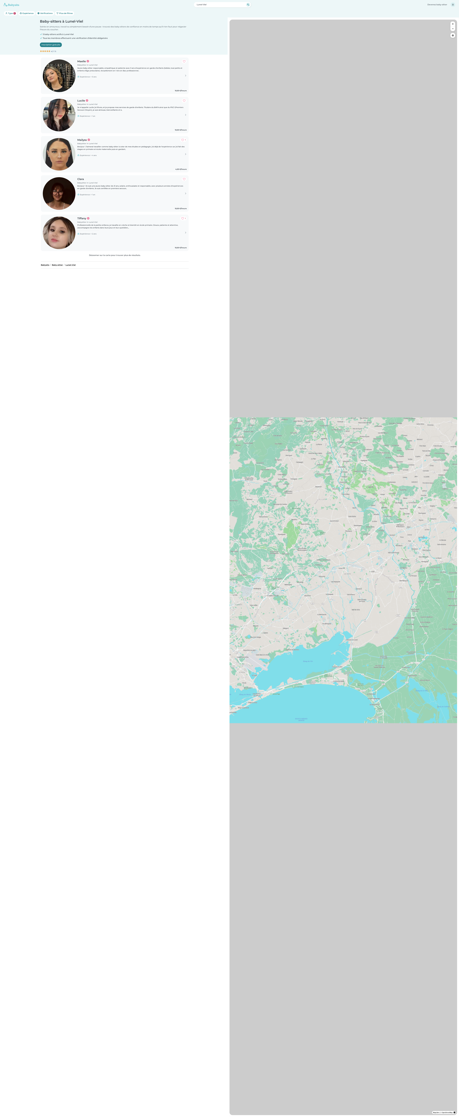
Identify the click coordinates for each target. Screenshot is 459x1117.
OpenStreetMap (447, 1112)
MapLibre (436, 1112)
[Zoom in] (452, 23)
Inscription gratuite (50, 45)
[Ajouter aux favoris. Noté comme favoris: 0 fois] (184, 61)
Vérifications (46, 13)
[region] (343, 567)
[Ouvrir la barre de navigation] (453, 4)
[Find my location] (452, 35)
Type (11, 13)
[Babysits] (11, 4)
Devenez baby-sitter (437, 4)
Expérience (28, 13)
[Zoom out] (452, 28)
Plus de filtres (66, 13)
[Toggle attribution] (454, 1112)
